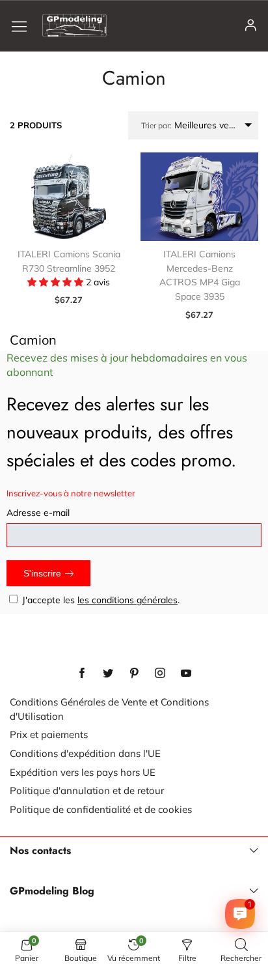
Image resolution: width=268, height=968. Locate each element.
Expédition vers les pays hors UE (82, 772)
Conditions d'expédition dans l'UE (85, 753)
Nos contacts (40, 851)
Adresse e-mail (38, 513)
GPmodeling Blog (52, 891)
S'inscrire (42, 573)
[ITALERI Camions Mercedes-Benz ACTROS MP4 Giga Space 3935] (199, 196)
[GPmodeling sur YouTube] (186, 673)
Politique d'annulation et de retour (87, 790)
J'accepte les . (101, 600)
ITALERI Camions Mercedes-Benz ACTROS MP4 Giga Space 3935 (199, 275)
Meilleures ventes (194, 125)
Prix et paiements (49, 734)
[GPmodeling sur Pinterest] (134, 673)
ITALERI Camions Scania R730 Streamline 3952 (69, 261)
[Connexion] (250, 26)
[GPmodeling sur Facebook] (82, 673)
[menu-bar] (24, 25)
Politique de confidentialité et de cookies (101, 809)
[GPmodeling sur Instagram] (160, 673)
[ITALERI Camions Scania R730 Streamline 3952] (68, 196)
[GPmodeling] (74, 25)
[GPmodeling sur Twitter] (108, 673)
